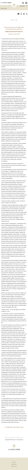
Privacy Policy (14, 466)
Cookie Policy (14, 464)
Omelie (2, 8)
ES (11, 20)
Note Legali (14, 462)
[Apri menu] (26, 3)
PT (16, 20)
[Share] (27, 14)
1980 (6, 8)
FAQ (14, 460)
